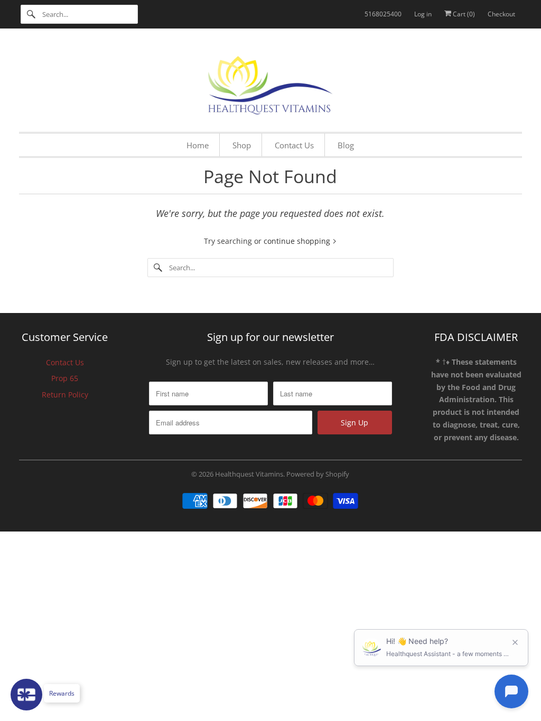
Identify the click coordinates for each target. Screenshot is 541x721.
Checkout (501, 14)
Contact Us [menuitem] (294, 145)
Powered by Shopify (317, 474)
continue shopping (298, 241)
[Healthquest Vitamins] (271, 82)
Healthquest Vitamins (249, 474)
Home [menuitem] (197, 145)
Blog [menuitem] (346, 145)
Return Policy (65, 395)
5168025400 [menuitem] (383, 14)
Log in (423, 14)
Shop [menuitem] (241, 145)
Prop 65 (64, 378)
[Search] (31, 14)
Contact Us (65, 362)
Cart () (463, 14)
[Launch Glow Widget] (26, 694)
